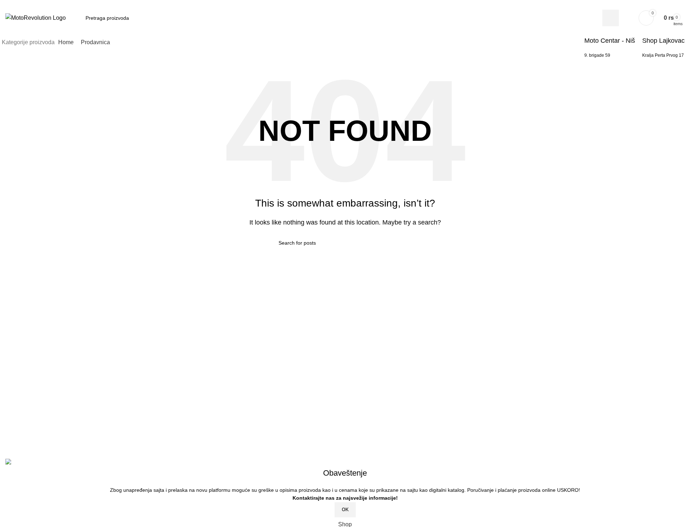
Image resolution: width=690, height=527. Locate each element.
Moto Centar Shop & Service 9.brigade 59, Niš (70, 397)
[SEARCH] (408, 243)
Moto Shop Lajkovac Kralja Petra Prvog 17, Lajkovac (79, 424)
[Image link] (77, 357)
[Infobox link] (345, 29)
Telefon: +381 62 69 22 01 (45, 438)
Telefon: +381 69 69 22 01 (45, 411)
